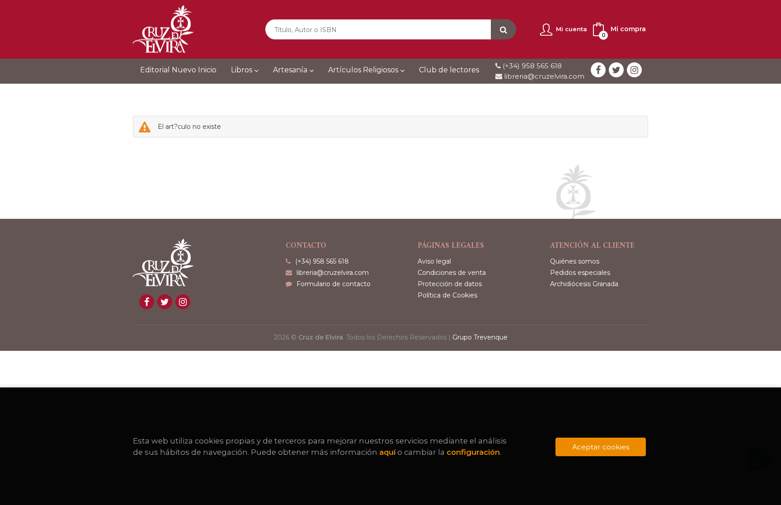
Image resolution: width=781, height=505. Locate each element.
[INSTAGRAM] (634, 69)
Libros (242, 70)
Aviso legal (434, 261)
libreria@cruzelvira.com (543, 76)
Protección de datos (450, 284)
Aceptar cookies (600, 447)
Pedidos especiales (580, 273)
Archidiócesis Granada (584, 284)
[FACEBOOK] (598, 69)
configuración (473, 452)
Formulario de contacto (333, 284)
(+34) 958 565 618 (532, 65)
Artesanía (291, 70)
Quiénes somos (574, 261)
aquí (387, 452)
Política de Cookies (447, 295)
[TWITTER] (616, 69)
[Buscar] (503, 29)
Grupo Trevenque (480, 337)
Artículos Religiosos (364, 70)
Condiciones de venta (452, 273)
